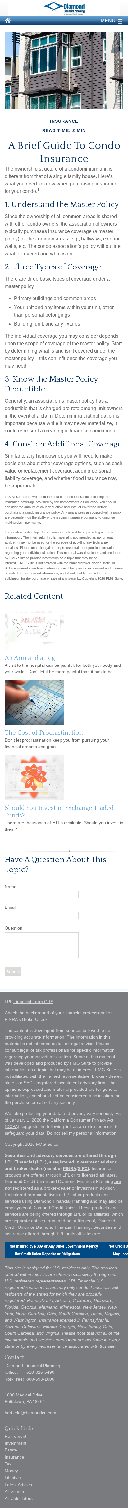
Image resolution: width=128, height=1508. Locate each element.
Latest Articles (18, 1484)
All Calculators (19, 1498)
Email (10, 907)
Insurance (14, 1457)
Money (11, 1470)
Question (13, 927)
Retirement (15, 1436)
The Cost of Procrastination (44, 732)
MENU (108, 20)
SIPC (83, 1168)
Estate (11, 1449)
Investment (15, 1443)
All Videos (14, 1491)
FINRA (69, 1168)
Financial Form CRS (33, 1001)
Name (10, 886)
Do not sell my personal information (82, 1133)
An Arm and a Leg (30, 658)
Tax (8, 1463)
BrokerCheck (35, 1019)
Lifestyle (13, 1477)
